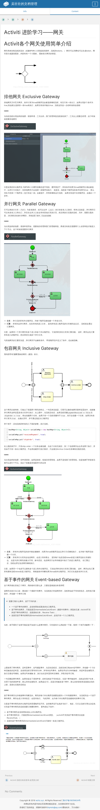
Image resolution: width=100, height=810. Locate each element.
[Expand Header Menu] (95, 4)
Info (25, 11)
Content (75, 11)
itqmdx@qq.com (55, 807)
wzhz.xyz (40, 800)
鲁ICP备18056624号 (71, 800)
